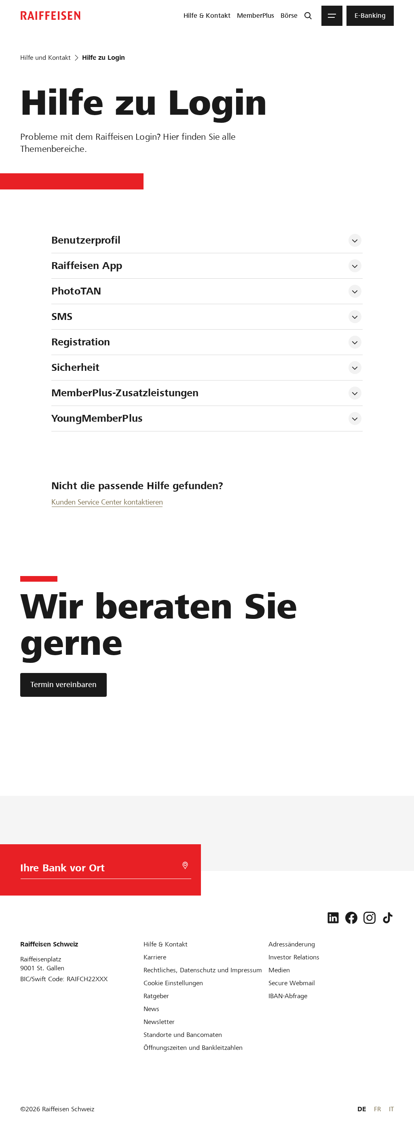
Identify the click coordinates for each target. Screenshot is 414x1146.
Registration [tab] (80, 342)
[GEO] (185, 865)
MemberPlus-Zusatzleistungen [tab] (125, 393)
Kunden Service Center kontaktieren (107, 502)
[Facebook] (351, 918)
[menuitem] (207, 16)
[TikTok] (388, 918)
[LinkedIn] (333, 918)
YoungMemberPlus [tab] (97, 418)
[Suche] (308, 16)
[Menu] (331, 16)
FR (377, 1109)
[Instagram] (369, 918)
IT (391, 1109)
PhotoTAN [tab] (76, 291)
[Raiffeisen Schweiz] (50, 15)
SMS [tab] (61, 316)
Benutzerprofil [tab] (85, 240)
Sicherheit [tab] (75, 367)
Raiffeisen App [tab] (86, 265)
